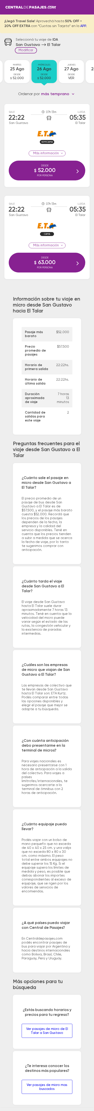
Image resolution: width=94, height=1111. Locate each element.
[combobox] (58, 94)
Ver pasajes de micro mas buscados (47, 1087)
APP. (83, 26)
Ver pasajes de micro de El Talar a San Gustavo (47, 1031)
